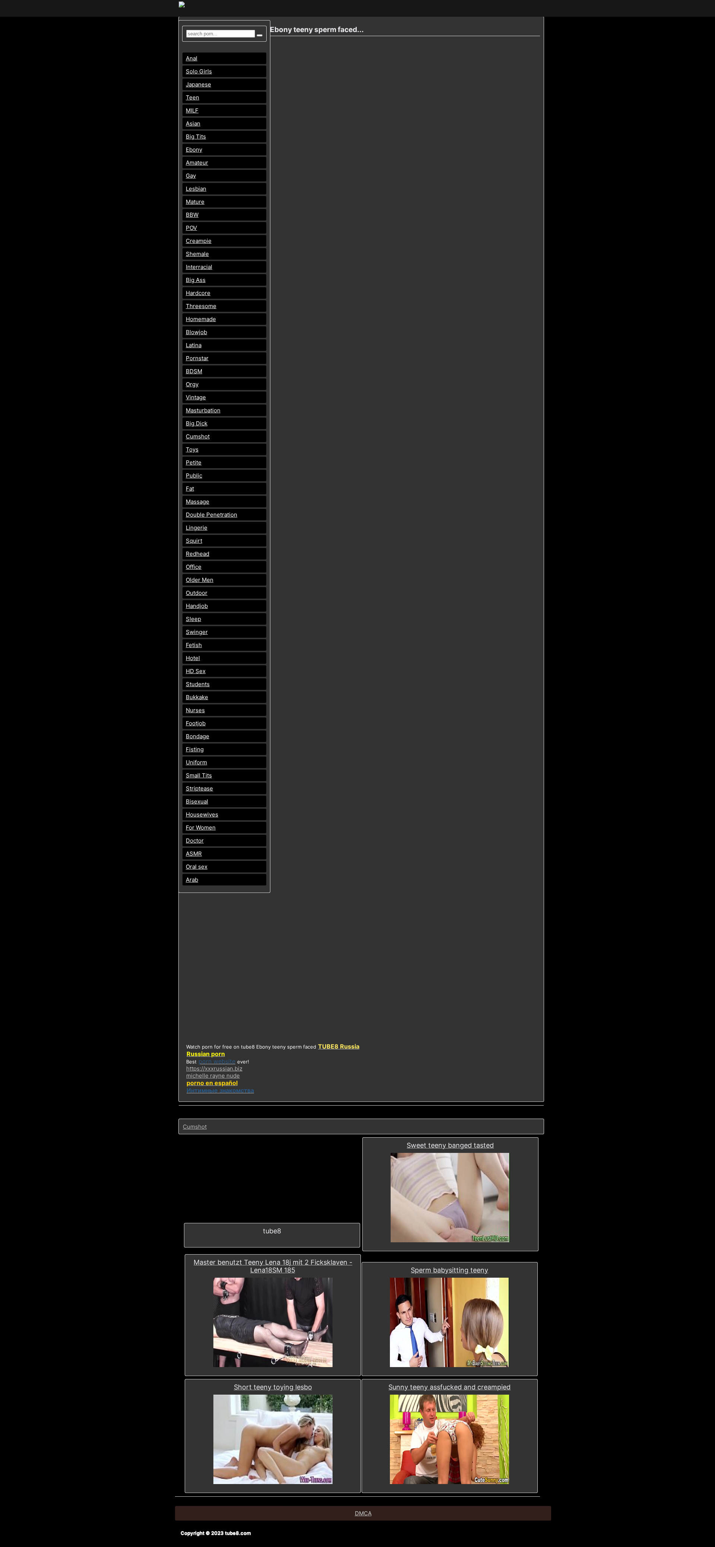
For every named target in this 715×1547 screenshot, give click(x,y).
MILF (192, 110)
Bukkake (197, 697)
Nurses (195, 710)
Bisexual (197, 801)
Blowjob (196, 332)
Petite (193, 462)
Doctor (195, 840)
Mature (195, 201)
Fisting (195, 749)
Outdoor (196, 592)
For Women (201, 827)
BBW (192, 214)
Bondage (197, 736)
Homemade (201, 319)
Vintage (196, 397)
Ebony (194, 149)
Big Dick (196, 423)
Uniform (196, 762)
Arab (192, 879)
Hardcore (198, 293)
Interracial (199, 266)
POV (191, 227)
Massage (197, 501)
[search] (260, 35)
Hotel (193, 658)
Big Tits (196, 136)
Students (198, 684)
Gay (191, 175)
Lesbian (196, 188)
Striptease (199, 788)
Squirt (194, 540)
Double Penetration (211, 514)
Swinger (197, 631)
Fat (190, 488)
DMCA (363, 1513)
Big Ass (196, 279)
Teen (192, 97)
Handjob (197, 605)
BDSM (194, 371)
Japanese (198, 84)
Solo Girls (199, 71)
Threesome (201, 306)
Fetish (194, 645)
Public (194, 475)
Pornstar (197, 358)
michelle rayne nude (213, 1075)
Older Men (199, 579)
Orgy (192, 384)
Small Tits (199, 775)
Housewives (202, 814)
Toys (192, 449)
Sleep (193, 618)
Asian (193, 123)
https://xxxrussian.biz (214, 1068)
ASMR (194, 853)
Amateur (197, 162)
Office (193, 566)
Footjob (196, 723)
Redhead (197, 553)
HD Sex (196, 671)
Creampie (199, 240)
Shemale (197, 253)
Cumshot (198, 436)
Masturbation (203, 410)
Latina (193, 345)
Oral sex (196, 866)
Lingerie (196, 527)
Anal (191, 58)
